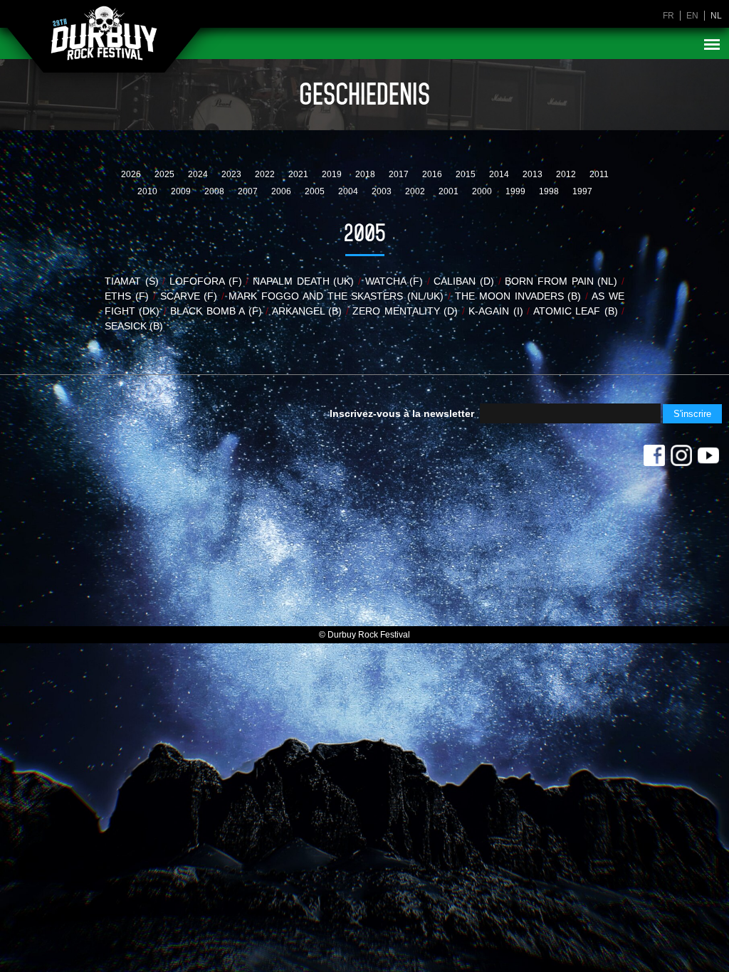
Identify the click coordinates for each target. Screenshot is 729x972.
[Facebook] (654, 459)
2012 (567, 174)
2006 (282, 191)
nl (716, 16)
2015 (467, 174)
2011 (599, 174)
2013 (534, 174)
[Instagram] (681, 459)
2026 (132, 174)
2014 (500, 174)
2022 (266, 174)
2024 (199, 174)
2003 (383, 191)
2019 (333, 174)
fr (668, 16)
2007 (249, 191)
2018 (366, 174)
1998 (550, 191)
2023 (232, 174)
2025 (165, 174)
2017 (400, 174)
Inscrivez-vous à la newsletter (402, 413)
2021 (299, 174)
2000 (483, 191)
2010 (148, 191)
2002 (416, 191)
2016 (433, 174)
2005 (316, 191)
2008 (215, 191)
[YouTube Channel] (708, 459)
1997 (582, 191)
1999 (516, 191)
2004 (349, 191)
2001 (450, 191)
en (692, 16)
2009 (182, 191)
